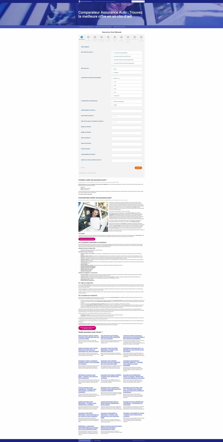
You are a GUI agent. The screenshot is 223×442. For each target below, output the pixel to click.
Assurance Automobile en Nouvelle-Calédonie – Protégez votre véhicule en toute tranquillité (133, 363)
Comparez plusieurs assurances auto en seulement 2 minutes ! (87, 328)
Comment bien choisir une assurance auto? (104, 26)
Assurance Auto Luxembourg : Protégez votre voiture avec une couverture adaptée (111, 389)
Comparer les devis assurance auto (87, 239)
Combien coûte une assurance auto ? (86, 26)
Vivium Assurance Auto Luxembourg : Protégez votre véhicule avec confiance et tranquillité (87, 390)
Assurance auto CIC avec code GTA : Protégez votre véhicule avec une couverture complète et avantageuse (133, 390)
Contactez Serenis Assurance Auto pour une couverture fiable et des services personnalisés (134, 337)
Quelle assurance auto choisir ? (119, 26)
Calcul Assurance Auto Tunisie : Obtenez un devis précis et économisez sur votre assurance (88, 349)
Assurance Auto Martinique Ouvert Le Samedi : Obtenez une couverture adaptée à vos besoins (133, 376)
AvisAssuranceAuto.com (86, 1)
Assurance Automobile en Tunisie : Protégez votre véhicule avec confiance (133, 414)
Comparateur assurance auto (84, 440)
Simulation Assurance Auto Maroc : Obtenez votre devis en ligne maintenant (88, 376)
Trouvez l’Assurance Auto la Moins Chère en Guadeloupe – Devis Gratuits (110, 403)
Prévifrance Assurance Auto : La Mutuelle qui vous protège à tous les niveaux (133, 349)
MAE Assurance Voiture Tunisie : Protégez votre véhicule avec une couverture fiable (88, 337)
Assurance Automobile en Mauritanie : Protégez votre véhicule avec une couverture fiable (110, 415)
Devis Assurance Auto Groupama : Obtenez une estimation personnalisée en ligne (111, 427)
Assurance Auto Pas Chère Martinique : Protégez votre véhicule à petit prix (109, 349)
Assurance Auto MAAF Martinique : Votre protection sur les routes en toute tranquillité (88, 414)
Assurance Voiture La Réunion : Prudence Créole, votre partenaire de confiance (88, 362)
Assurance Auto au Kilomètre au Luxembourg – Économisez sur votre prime (133, 403)
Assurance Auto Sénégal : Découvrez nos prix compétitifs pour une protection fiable (110, 362)
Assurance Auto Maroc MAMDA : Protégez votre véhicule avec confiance (111, 376)
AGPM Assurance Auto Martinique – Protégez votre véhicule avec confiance (87, 403)
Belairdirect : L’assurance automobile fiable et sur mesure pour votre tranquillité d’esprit (88, 427)
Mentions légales (97, 440)
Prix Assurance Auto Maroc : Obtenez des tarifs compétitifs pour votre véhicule (110, 337)
